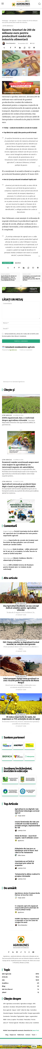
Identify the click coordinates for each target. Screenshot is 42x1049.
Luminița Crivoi (22, 830)
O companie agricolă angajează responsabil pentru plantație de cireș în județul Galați (27, 908)
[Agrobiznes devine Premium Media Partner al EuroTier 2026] (7, 896)
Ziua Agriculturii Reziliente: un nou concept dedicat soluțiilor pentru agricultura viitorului (21, 608)
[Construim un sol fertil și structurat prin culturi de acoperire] (7, 864)
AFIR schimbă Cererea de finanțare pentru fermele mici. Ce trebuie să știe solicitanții (18, 567)
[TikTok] (21, 952)
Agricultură (18, 263)
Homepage (5, 20)
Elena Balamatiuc (11, 43)
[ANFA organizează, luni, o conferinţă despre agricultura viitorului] (21, 403)
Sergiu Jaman (21, 815)
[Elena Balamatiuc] (4, 43)
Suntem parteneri (14, 737)
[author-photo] (16, 816)
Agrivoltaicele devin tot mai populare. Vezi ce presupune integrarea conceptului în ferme (9, 278)
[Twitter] (25, 952)
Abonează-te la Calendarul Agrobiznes (14, 381)
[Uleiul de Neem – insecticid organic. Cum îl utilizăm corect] (7, 839)
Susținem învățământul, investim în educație (18, 769)
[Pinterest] (15, 48)
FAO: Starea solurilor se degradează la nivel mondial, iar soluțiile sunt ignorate (21, 643)
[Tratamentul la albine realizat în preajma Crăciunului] (7, 877)
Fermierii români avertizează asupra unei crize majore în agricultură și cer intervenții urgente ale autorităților (20, 464)
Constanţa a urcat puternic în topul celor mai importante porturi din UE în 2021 (32, 278)
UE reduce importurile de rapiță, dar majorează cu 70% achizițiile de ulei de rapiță (21, 718)
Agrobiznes (21, 840)
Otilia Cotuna (21, 855)
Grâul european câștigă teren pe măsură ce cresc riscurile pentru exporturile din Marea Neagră (21, 680)
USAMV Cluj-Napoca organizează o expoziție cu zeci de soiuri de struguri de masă (27, 920)
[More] (34, 48)
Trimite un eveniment (25, 350)
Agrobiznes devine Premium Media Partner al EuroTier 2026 (27, 894)
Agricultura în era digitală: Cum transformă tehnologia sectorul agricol (27, 811)
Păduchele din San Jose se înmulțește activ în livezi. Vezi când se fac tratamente (26, 850)
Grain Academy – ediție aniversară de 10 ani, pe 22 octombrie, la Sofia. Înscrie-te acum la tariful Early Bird (20, 551)
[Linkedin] (20, 48)
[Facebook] (10, 48)
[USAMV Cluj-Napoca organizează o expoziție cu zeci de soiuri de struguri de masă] (7, 922)
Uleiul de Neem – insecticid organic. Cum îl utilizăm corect (26, 837)
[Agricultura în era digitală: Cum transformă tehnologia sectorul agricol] (7, 812)
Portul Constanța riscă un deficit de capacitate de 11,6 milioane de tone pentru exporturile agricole (20, 533)
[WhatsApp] (25, 48)
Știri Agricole (12, 20)
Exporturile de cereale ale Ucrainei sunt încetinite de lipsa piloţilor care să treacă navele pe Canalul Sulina (20, 542)
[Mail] (17, 952)
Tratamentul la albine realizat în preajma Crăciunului (27, 875)
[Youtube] (33, 952)
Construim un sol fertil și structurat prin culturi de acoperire (24, 863)
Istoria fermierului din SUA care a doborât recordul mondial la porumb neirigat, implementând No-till (27, 825)
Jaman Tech (35, 1030)
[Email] (29, 48)
